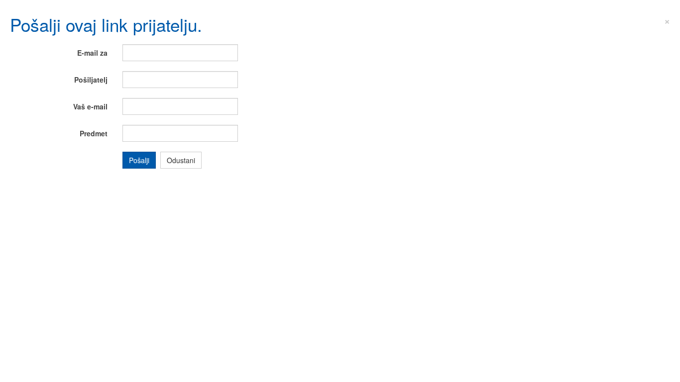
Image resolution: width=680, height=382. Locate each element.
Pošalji (139, 160)
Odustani (181, 160)
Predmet (94, 133)
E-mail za (92, 53)
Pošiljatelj (91, 80)
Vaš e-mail (90, 106)
